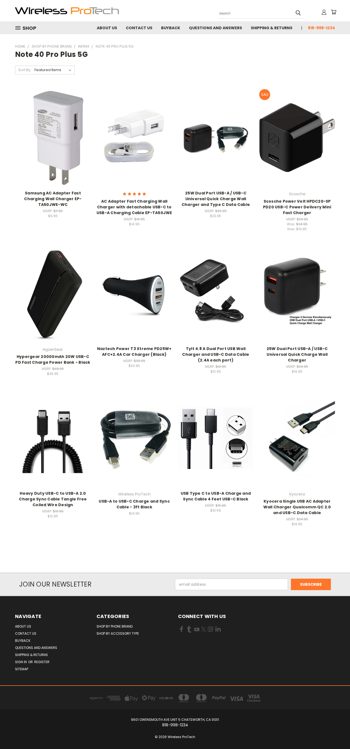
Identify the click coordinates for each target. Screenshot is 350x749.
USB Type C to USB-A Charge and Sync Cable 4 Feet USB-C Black (216, 496)
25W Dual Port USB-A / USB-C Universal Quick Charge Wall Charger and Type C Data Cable (216, 198)
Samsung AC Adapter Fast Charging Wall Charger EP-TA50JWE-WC (52, 198)
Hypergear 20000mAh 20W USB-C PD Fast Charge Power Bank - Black (52, 359)
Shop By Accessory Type (118, 633)
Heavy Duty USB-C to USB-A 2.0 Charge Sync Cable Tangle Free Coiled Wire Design (53, 499)
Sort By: (24, 69)
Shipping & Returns (271, 28)
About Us (107, 28)
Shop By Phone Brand (115, 626)
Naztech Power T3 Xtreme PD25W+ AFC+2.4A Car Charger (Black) (134, 351)
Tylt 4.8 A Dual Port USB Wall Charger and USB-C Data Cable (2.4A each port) (215, 354)
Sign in (21, 662)
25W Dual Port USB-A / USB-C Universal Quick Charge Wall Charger (297, 354)
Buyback (170, 28)
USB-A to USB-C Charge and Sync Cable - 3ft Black (134, 504)
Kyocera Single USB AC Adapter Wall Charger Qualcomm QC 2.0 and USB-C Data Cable (297, 507)
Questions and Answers (215, 28)
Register (41, 662)
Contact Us (139, 28)
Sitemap (21, 669)
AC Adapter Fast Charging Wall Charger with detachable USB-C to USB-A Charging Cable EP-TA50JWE (134, 207)
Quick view (53, 126)
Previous (335, 732)
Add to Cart (52, 147)
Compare (51, 137)
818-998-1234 (321, 28)
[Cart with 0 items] (333, 12)
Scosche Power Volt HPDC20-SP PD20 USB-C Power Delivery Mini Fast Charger (297, 207)
